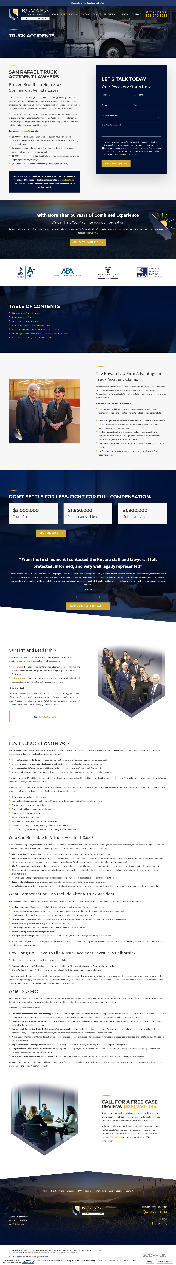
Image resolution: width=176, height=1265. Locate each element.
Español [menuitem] (124, 14)
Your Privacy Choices (36, 1257)
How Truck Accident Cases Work (25, 321)
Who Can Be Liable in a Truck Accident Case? (31, 325)
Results (88, 1190)
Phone (104, 105)
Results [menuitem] (97, 14)
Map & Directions (16, 1224)
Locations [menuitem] (85, 14)
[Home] (29, 14)
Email (136, 105)
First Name (106, 95)
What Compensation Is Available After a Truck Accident (36, 329)
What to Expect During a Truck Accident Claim (32, 337)
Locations (71, 1190)
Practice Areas (57, 1190)
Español (119, 1190)
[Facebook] (152, 1223)
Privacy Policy (118, 154)
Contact (129, 1190)
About (45, 1190)
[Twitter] (165, 1223)
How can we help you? (111, 125)
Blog (111, 1190)
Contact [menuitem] (136, 14)
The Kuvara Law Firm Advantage (26, 313)
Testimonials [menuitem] (111, 14)
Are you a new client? (111, 115)
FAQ (80, 1190)
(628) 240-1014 (140, 1106)
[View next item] (32, 533)
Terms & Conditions (131, 154)
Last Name (138, 95)
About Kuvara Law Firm (22, 317)
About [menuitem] (55, 14)
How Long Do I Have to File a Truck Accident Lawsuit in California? (40, 333)
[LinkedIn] (159, 1223)
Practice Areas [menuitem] (69, 14)
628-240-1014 (156, 15)
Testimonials (100, 1190)
